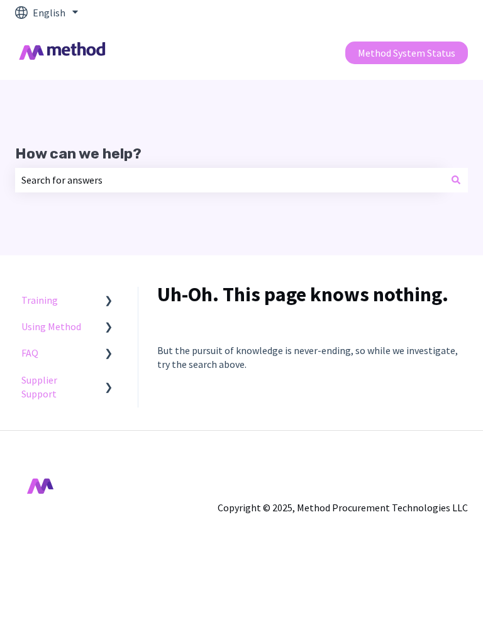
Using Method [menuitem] (51, 326)
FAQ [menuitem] (29, 353)
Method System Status (406, 53)
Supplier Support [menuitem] (39, 387)
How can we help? (78, 153)
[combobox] (229, 180)
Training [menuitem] (39, 300)
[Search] (456, 180)
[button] (109, 301)
